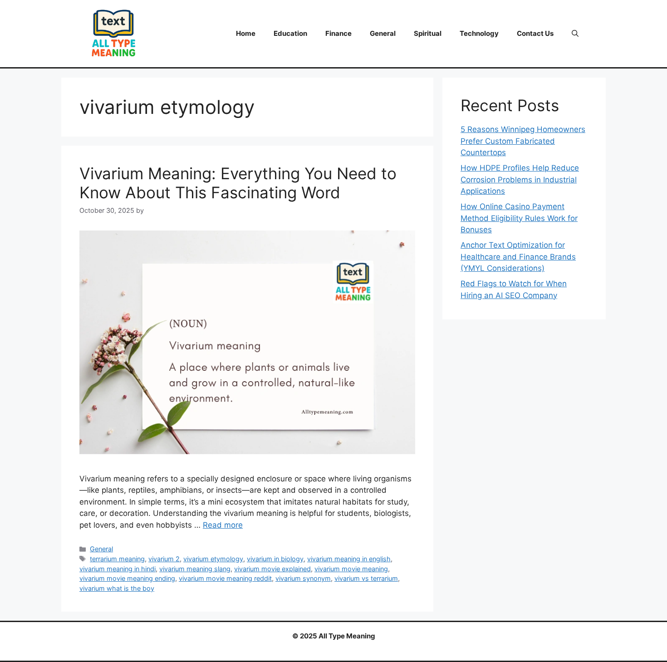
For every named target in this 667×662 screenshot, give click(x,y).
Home (245, 33)
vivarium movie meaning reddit (225, 578)
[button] (575, 33)
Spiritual (427, 33)
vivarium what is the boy (116, 588)
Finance (338, 33)
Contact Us (535, 33)
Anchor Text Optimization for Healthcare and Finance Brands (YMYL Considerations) (518, 256)
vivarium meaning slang (195, 569)
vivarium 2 (164, 559)
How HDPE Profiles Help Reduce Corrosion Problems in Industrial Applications (520, 179)
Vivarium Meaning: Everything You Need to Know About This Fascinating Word (238, 183)
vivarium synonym (303, 578)
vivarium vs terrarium (366, 578)
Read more (223, 525)
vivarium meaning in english (349, 559)
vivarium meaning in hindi (117, 569)
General (383, 33)
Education (290, 33)
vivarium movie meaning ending (127, 578)
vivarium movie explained (272, 569)
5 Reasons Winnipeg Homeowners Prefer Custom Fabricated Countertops (523, 141)
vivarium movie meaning (351, 569)
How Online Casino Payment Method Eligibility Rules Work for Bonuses (519, 218)
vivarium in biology (275, 559)
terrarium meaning (117, 559)
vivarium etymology (213, 559)
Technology (479, 33)
